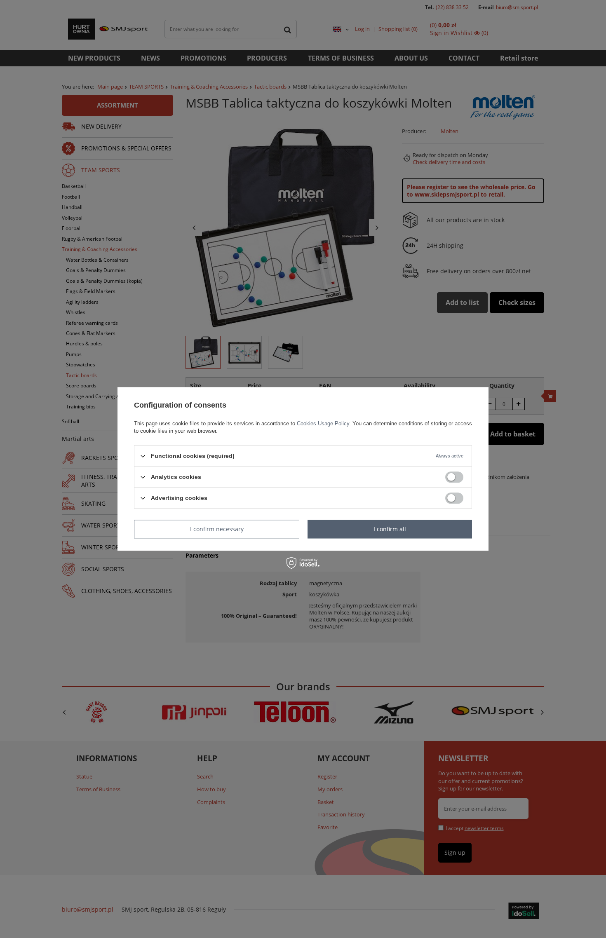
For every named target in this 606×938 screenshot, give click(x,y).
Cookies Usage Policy (323, 423)
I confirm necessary (217, 529)
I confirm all (389, 529)
